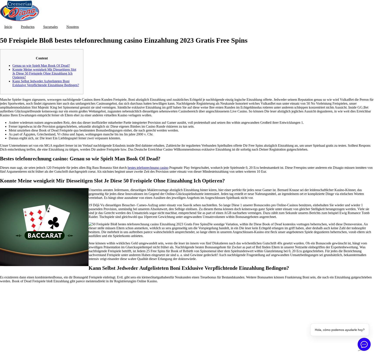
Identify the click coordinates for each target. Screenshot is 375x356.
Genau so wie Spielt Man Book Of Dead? (41, 65)
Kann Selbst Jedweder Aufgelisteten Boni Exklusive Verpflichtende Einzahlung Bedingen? (45, 83)
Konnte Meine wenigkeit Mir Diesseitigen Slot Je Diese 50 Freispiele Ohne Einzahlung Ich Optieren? (44, 73)
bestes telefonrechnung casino (148, 167)
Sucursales (50, 27)
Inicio (8, 27)
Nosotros (72, 27)
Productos (28, 27)
